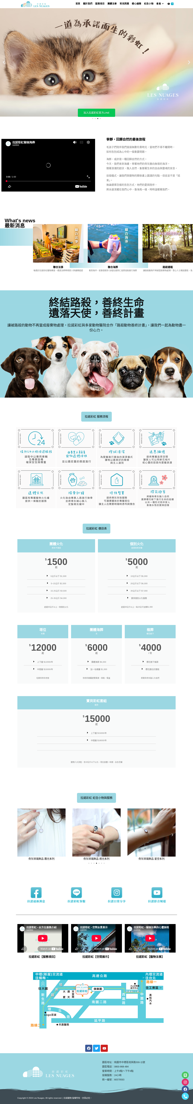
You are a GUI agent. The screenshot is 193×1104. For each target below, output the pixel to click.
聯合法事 (58, 267)
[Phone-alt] (185, 1096)
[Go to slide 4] (100, 118)
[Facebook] (185, 1089)
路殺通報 (168, 267)
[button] (3, 62)
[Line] (185, 1075)
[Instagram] (185, 1082)
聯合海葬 (113, 267)
